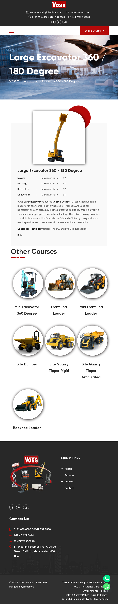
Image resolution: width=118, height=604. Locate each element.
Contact (69, 488)
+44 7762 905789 (24, 535)
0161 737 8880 (57, 17)
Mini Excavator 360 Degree (27, 310)
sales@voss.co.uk (80, 12)
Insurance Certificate (94, 586)
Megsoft (29, 586)
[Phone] (106, 578)
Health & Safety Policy (76, 595)
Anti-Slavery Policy (97, 599)
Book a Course (93, 30)
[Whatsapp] (106, 586)
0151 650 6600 (39, 17)
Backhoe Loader (27, 428)
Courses (69, 481)
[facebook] (53, 22)
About (68, 468)
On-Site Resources (96, 582)
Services (69, 475)
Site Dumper (27, 364)
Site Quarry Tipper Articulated (91, 371)
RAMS (77, 586)
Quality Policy (99, 595)
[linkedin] (59, 22)
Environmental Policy (94, 590)
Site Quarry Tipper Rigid (59, 368)
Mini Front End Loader (91, 310)
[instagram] (64, 22)
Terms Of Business (72, 582)
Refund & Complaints (73, 599)
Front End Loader (59, 310)
